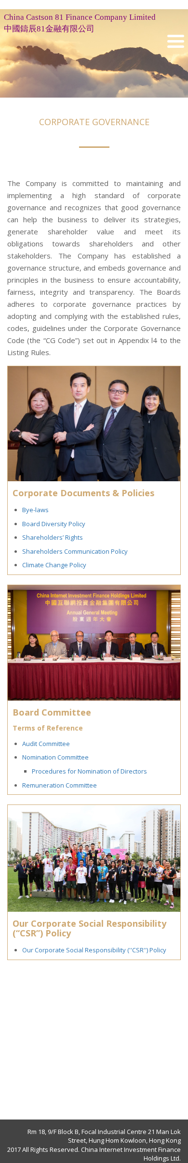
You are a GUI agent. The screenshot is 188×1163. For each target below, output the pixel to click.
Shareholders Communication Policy (75, 551)
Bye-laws (35, 509)
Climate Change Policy (54, 564)
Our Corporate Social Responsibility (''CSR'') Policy (94, 950)
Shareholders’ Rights (52, 537)
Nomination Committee (55, 757)
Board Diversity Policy (53, 523)
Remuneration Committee (59, 785)
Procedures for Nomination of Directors (89, 771)
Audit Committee (46, 743)
